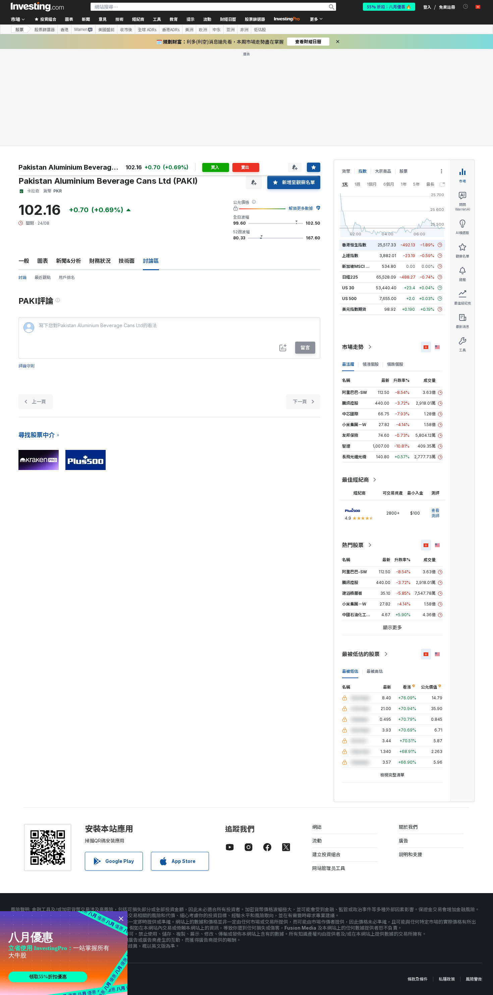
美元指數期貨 (354, 309)
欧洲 (203, 29)
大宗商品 (383, 171)
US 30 (348, 287)
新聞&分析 (68, 260)
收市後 (126, 29)
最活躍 (348, 364)
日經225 (350, 277)
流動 (317, 840)
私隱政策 (447, 979)
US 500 (349, 298)
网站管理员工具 (328, 868)
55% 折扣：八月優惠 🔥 (389, 6)
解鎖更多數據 (301, 208)
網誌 (317, 827)
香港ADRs (170, 29)
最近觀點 (43, 277)
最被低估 (350, 671)
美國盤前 (106, 29)
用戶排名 (67, 277)
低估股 (260, 29)
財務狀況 (100, 260)
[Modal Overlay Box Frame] (63, 953)
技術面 (127, 260)
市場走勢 (353, 347)
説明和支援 (410, 854)
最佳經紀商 (355, 479)
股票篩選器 (255, 19)
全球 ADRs (147, 29)
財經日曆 (228, 19)
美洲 (189, 29)
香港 (64, 29)
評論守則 (26, 365)
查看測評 (435, 513)
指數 (363, 171)
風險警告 (474, 979)
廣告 (403, 840)
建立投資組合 (326, 854)
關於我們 (408, 827)
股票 (19, 29)
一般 (23, 260)
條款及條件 (417, 979)
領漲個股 (371, 364)
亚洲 (230, 29)
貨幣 (346, 171)
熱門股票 (353, 545)
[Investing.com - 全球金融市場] (37, 6)
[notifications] (466, 6)
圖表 (42, 260)
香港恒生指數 (354, 244)
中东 (217, 29)
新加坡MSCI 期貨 (358, 266)
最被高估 (375, 671)
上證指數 (350, 255)
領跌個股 (395, 364)
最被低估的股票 (361, 654)
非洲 (244, 29)
